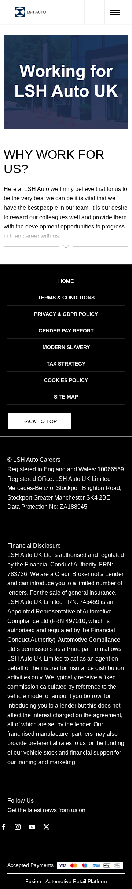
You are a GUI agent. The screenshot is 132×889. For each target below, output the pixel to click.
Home (66, 281)
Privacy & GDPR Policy (66, 314)
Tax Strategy (66, 364)
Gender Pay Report (66, 331)
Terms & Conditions (66, 297)
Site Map (66, 397)
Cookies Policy (66, 380)
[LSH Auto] (31, 12)
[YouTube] (32, 826)
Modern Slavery (66, 347)
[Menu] (115, 12)
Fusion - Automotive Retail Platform (66, 881)
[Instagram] (17, 826)
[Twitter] (46, 826)
